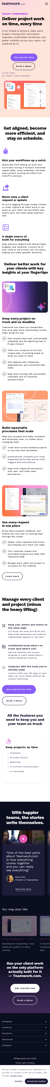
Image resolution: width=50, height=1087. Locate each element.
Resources (7, 1039)
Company (7, 1021)
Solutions (7, 1033)
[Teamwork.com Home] (13, 4)
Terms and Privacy (25, 1063)
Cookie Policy (16, 1076)
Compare (7, 1045)
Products (7, 1027)
